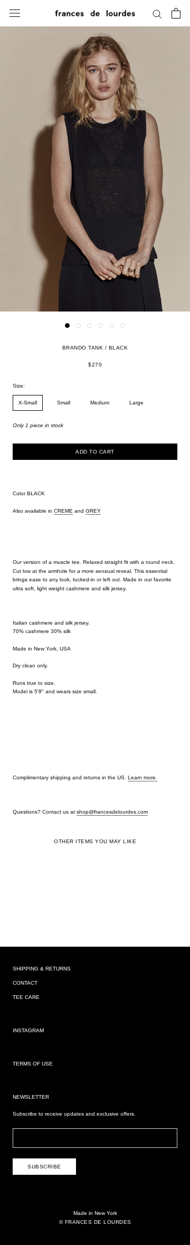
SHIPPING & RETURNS (42, 969)
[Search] (157, 13)
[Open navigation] (15, 13)
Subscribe (44, 1166)
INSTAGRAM (28, 1030)
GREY (93, 511)
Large (136, 402)
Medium (99, 402)
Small (63, 402)
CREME (63, 511)
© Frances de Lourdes (95, 1222)
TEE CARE (26, 997)
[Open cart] (176, 13)
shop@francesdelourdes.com (112, 812)
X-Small (27, 402)
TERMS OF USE (33, 1064)
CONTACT (25, 983)
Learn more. (142, 777)
